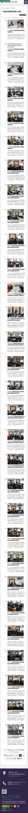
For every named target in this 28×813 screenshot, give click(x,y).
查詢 (26, 2)
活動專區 (13, 8)
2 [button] (17, 755)
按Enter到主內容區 (5, 1)
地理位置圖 (11, 776)
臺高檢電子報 (18, 797)
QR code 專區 (4, 799)
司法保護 (7, 8)
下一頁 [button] (14, 758)
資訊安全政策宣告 (5, 797)
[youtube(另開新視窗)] (15, 806)
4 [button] (23, 755)
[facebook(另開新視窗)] (18, 806)
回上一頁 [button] (23, 14)
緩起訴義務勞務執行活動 (12, 11)
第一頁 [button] (5, 755)
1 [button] (14, 755)
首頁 (3, 8)
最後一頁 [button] (19, 758)
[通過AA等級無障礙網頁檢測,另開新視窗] (6, 806)
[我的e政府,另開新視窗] (11, 806)
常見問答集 (12, 797)
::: (0, 5)
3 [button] (20, 755)
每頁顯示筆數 (21, 749)
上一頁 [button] (10, 755)
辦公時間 (17, 776)
